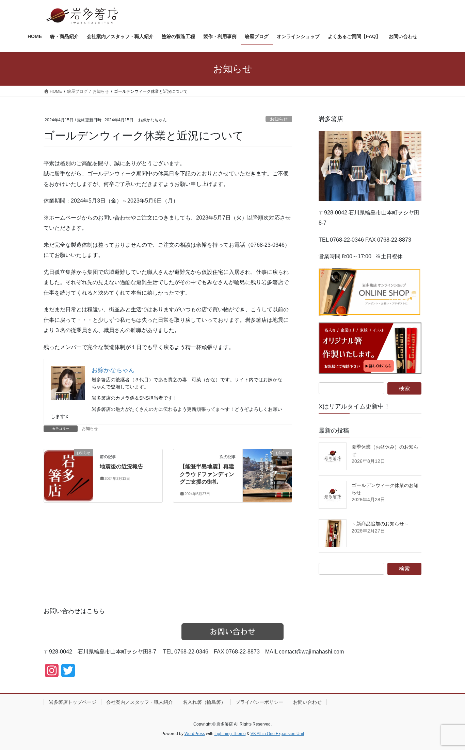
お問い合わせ (307, 702)
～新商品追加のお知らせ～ (380, 523)
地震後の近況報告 (121, 466)
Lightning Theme (230, 733)
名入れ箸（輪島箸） (204, 702)
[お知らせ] (68, 474)
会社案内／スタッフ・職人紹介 (139, 702)
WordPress (195, 733)
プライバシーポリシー (259, 702)
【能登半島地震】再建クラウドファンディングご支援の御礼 (207, 474)
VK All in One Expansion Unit (277, 733)
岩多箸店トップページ (72, 702)
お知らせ (279, 119)
